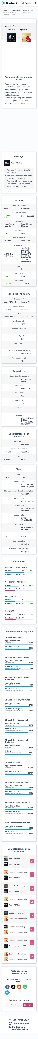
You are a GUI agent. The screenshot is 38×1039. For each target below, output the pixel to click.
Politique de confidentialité (20, 1028)
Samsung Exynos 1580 (17, 946)
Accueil (5, 10)
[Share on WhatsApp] (25, 987)
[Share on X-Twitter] (13, 987)
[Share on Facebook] (7, 987)
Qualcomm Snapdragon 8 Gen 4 (21, 872)
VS (32, 861)
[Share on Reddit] (19, 987)
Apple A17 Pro (16, 163)
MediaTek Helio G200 (17, 913)
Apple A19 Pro (14, 859)
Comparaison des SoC (19, 10)
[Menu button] (35, 3)
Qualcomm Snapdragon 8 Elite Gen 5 (23, 899)
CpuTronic (12, 3)
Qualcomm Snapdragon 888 (20, 954)
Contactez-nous (21, 1023)
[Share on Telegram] (7, 992)
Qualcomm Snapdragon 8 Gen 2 (21, 918)
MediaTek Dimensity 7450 (19, 927)
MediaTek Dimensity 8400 (19, 886)
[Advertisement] (19, 59)
